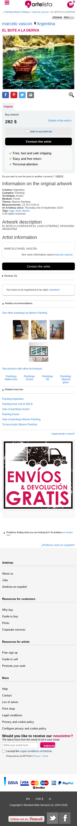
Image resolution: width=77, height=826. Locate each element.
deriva (26, 210)
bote (18, 210)
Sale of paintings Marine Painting (21, 419)
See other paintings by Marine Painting (24, 312)
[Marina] (57, 330)
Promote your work (13, 665)
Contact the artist (38, 141)
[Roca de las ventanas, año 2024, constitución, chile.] (21, 330)
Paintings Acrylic (29, 378)
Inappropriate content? (63, 433)
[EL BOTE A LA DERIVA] (38, 62)
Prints (5, 623)
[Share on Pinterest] (13, 95)
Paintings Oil (47, 378)
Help (5, 688)
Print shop (8, 708)
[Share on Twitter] (22, 95)
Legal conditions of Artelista (36, 751)
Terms (45, 756)
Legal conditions (12, 715)
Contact (7, 695)
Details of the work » (60, 120)
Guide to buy (10, 616)
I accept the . (29, 751)
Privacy (36, 756)
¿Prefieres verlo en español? (58, 545)
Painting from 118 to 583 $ (17, 404)
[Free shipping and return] (38, 475)
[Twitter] (52, 818)
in (50, 798)
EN (28, 798)
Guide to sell (10, 659)
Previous (57, 17)
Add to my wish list (41, 131)
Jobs (5, 580)
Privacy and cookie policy (18, 721)
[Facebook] (65, 818)
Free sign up (10, 652)
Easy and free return (27, 158)
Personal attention (25, 164)
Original (8, 106)
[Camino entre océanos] (38, 352)
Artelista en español (14, 586)
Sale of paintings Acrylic (16, 409)
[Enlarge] (71, 96)
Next (66, 17)
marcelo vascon (40, 12)
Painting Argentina (13, 398)
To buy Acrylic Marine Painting (19, 424)
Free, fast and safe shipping (32, 153)
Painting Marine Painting (17, 12)
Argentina (46, 23)
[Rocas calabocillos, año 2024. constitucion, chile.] (39, 330)
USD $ (59, 176)
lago (12, 210)
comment (54, 289)
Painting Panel (10, 414)
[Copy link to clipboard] (30, 95)
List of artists (10, 702)
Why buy (7, 609)
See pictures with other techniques (22, 368)
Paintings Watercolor (11, 378)
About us (7, 573)
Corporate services (13, 629)
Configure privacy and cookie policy (24, 728)
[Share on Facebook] (5, 95)
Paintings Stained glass (65, 379)
